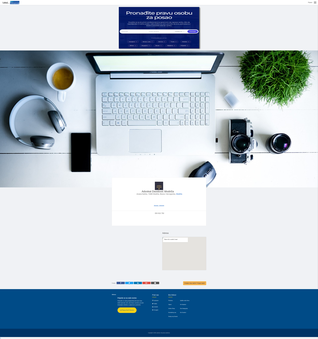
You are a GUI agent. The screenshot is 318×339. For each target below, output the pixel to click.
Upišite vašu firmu (184, 300)
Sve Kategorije (184, 308)
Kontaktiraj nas (172, 312)
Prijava (310, 2)
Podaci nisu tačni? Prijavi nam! (195, 283)
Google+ (156, 310)
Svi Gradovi (183, 312)
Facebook (155, 300)
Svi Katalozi (183, 304)
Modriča (179, 194)
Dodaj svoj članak (173, 316)
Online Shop (171, 308)
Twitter (155, 303)
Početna (170, 300)
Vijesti (169, 304)
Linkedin (155, 306)
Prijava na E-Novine (127, 310)
